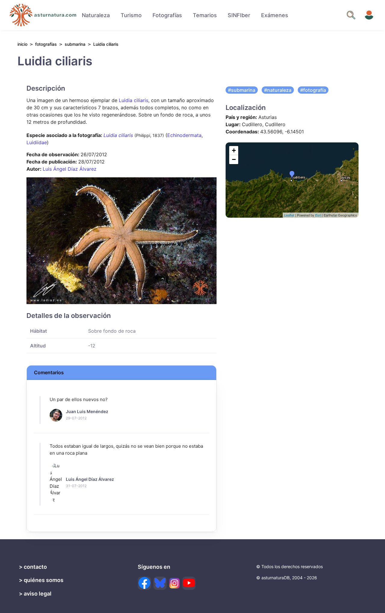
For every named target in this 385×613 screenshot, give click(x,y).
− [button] (234, 159)
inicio (22, 44)
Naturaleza (96, 15)
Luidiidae (36, 142)
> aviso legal (35, 593)
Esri (318, 215)
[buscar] (351, 15)
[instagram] (174, 583)
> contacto (33, 567)
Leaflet (289, 215)
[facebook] (144, 583)
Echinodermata (184, 135)
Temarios (205, 15)
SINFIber (239, 15)
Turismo (131, 15)
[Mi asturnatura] (369, 15)
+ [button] (234, 150)
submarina (75, 44)
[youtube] (189, 583)
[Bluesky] (160, 583)
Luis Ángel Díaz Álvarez (70, 169)
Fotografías (167, 15)
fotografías (46, 44)
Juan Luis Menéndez (87, 411)
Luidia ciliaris (133, 100)
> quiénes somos (41, 580)
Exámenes (274, 15)
